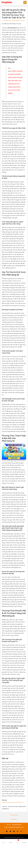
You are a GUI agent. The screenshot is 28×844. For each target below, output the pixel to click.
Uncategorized (7, 20)
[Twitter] (10, 831)
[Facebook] (6, 831)
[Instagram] (14, 831)
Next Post (14, 819)
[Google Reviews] (17, 831)
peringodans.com (19, 837)
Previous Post (14, 815)
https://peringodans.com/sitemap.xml (12, 802)
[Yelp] (21, 831)
